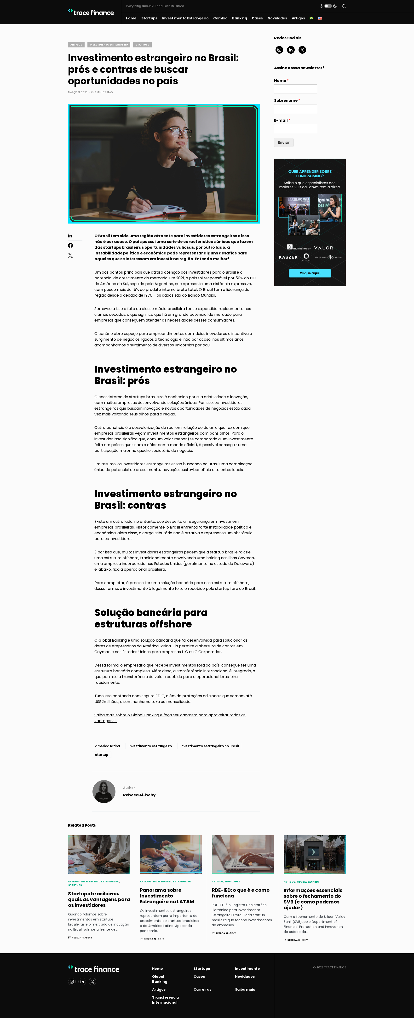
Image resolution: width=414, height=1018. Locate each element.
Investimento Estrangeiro (109, 44)
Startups (142, 44)
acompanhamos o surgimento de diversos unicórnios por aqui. (152, 345)
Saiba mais (245, 989)
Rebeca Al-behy (139, 795)
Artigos (76, 44)
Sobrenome (287, 100)
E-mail (282, 120)
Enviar (284, 142)
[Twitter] (302, 50)
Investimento (247, 968)
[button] (328, 6)
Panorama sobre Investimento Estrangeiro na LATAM (167, 896)
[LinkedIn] (291, 50)
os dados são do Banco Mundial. (186, 295)
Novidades (232, 881)
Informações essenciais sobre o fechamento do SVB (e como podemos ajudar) (313, 899)
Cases (199, 976)
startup (101, 754)
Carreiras (202, 989)
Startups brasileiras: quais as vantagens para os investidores (99, 899)
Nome (281, 80)
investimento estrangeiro (150, 746)
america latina (107, 746)
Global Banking (308, 882)
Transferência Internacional (165, 1000)
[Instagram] (279, 50)
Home (157, 968)
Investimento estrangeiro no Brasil (210, 746)
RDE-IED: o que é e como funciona (241, 893)
